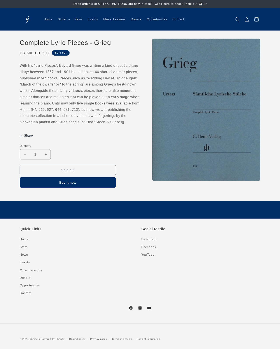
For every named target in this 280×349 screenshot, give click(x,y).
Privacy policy (98, 338)
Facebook (148, 246)
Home (24, 239)
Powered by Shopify (53, 339)
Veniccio (35, 339)
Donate (25, 277)
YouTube (147, 254)
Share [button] (28, 135)
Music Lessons (31, 270)
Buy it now (67, 183)
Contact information (148, 338)
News (24, 254)
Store (24, 246)
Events (25, 262)
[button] (63, 19)
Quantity (25, 145)
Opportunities (30, 285)
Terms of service (122, 338)
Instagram (148, 239)
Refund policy (77, 338)
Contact (25, 292)
